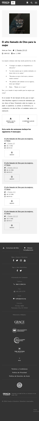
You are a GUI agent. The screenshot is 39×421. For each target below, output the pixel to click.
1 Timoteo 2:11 (11, 192)
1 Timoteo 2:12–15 (12, 216)
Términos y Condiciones (19, 369)
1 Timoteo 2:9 (11, 143)
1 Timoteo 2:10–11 (12, 168)
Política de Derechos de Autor (19, 376)
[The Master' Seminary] (19, 330)
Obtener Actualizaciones (28, 249)
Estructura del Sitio (12, 248)
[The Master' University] (19, 350)
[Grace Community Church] (19, 322)
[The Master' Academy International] (19, 340)
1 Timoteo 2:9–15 (21, 50)
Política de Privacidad (19, 372)
